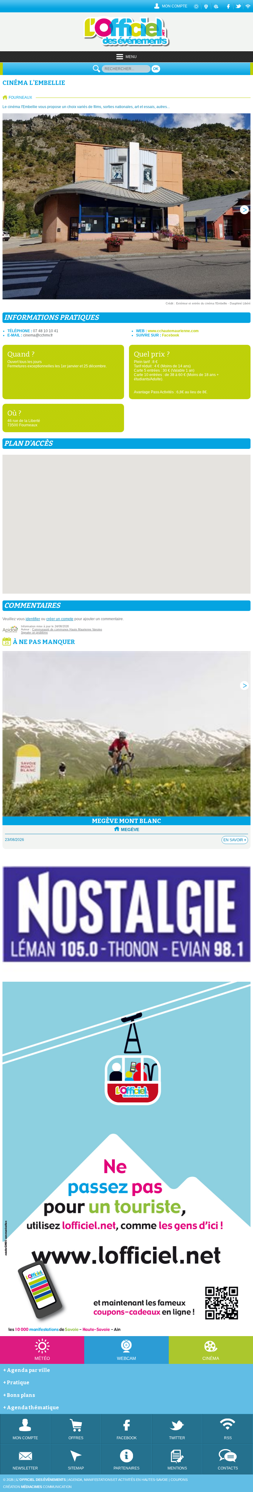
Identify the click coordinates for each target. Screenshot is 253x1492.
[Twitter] (238, 6)
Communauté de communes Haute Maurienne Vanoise (67, 629)
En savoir (234, 840)
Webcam (126, 1358)
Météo (42, 1358)
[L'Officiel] (127, 46)
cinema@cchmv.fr (38, 335)
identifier (33, 619)
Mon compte (174, 6)
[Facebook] (229, 6)
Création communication (37, 1487)
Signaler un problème (34, 632)
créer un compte (59, 619)
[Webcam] (206, 6)
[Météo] (196, 6)
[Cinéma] (216, 6)
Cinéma (210, 1358)
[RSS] (248, 6)
